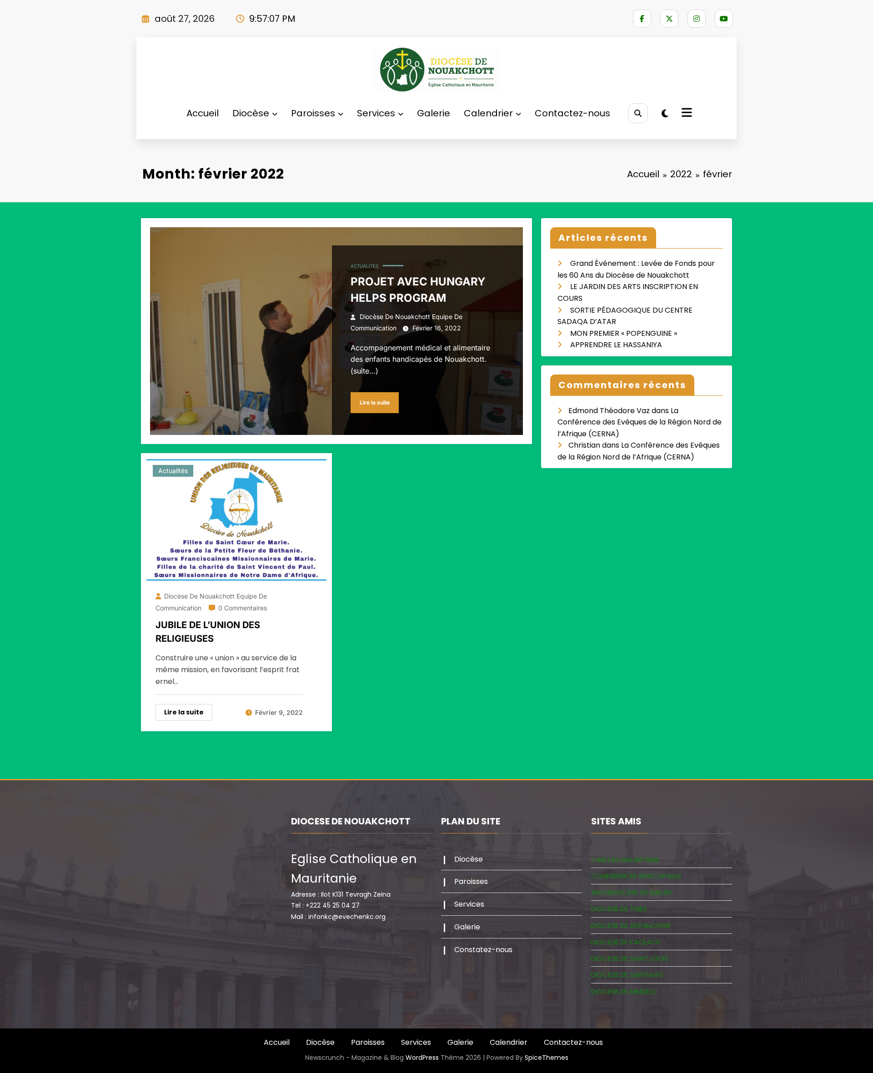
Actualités (364, 266)
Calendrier (488, 113)
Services (376, 113)
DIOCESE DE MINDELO (624, 991)
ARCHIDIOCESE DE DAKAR (631, 892)
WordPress (422, 1057)
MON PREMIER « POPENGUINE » (623, 333)
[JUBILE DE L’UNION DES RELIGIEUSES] (236, 519)
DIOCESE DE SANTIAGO (627, 974)
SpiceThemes (546, 1057)
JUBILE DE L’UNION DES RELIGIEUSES (208, 631)
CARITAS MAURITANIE (625, 859)
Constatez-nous (483, 949)
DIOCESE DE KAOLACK (626, 942)
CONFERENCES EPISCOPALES (636, 876)
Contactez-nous (572, 113)
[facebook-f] (642, 19)
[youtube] (724, 19)
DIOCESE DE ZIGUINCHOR (631, 925)
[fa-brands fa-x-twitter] (669, 19)
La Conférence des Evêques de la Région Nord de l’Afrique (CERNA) (639, 422)
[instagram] (696, 19)
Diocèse (250, 113)
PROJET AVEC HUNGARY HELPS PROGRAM (418, 289)
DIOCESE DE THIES (619, 908)
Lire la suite (375, 402)
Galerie (433, 113)
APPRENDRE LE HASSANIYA (616, 344)
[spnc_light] (665, 113)
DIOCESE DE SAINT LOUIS (629, 958)
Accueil (202, 113)
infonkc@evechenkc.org (347, 916)
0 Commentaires (242, 608)
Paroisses (313, 113)
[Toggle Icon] (686, 113)
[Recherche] (637, 113)
